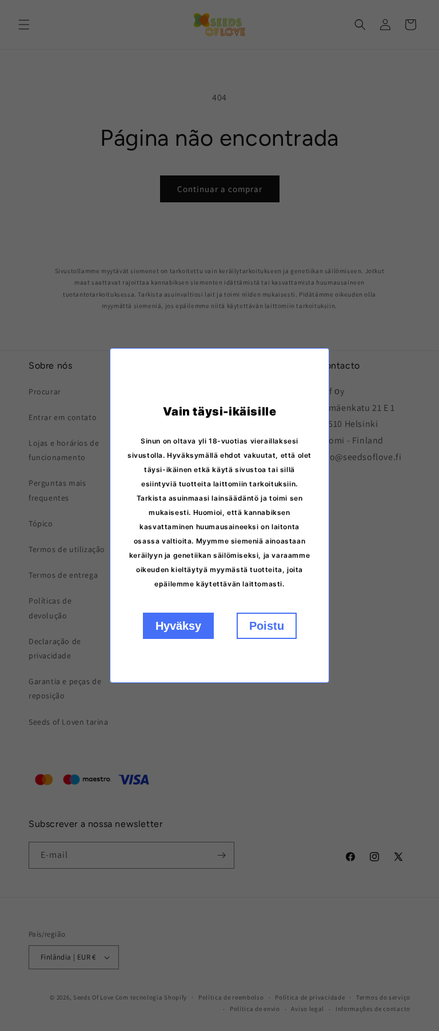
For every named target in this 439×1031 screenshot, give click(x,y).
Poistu (266, 626)
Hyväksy (178, 626)
